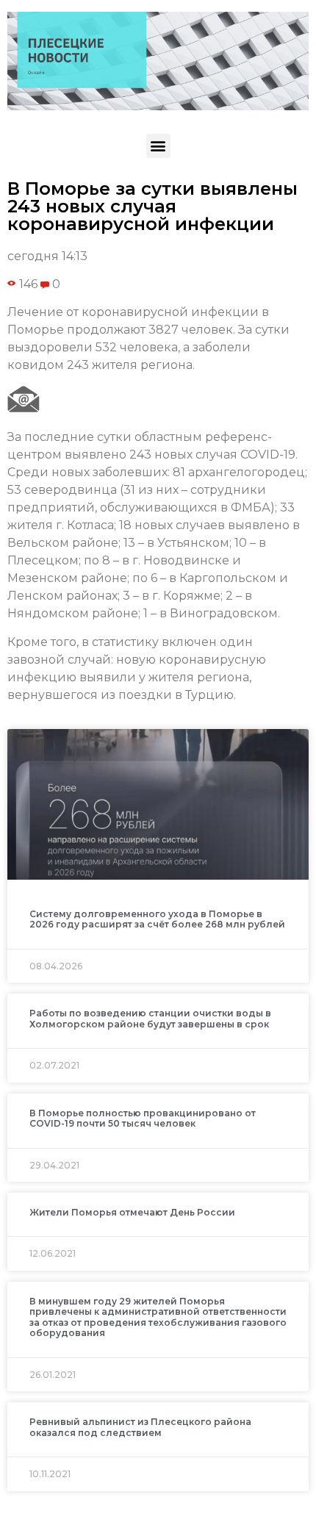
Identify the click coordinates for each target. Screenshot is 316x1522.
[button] (158, 146)
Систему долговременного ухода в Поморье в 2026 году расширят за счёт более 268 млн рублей (157, 919)
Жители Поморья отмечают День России (132, 1212)
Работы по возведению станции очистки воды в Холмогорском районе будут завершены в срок (150, 1018)
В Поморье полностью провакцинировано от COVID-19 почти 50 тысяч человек (142, 1118)
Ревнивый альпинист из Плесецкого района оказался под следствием (140, 1426)
